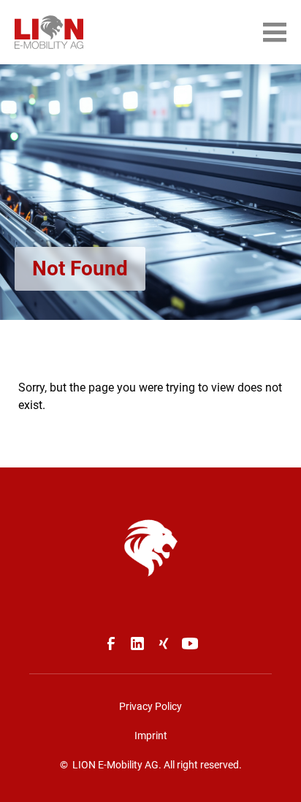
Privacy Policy (150, 706)
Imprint (150, 735)
